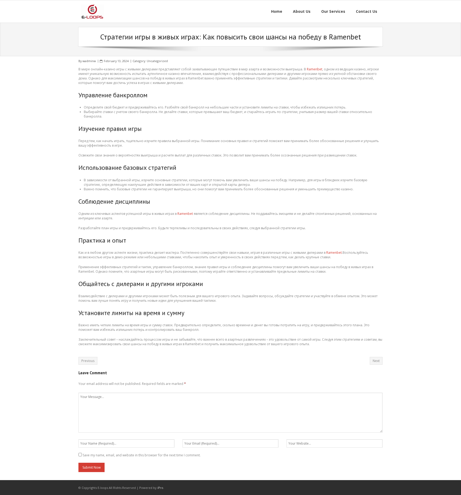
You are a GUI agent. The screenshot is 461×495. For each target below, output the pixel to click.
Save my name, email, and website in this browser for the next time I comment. (142, 455)
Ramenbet (314, 69)
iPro (160, 488)
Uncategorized (157, 61)
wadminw (89, 61)
